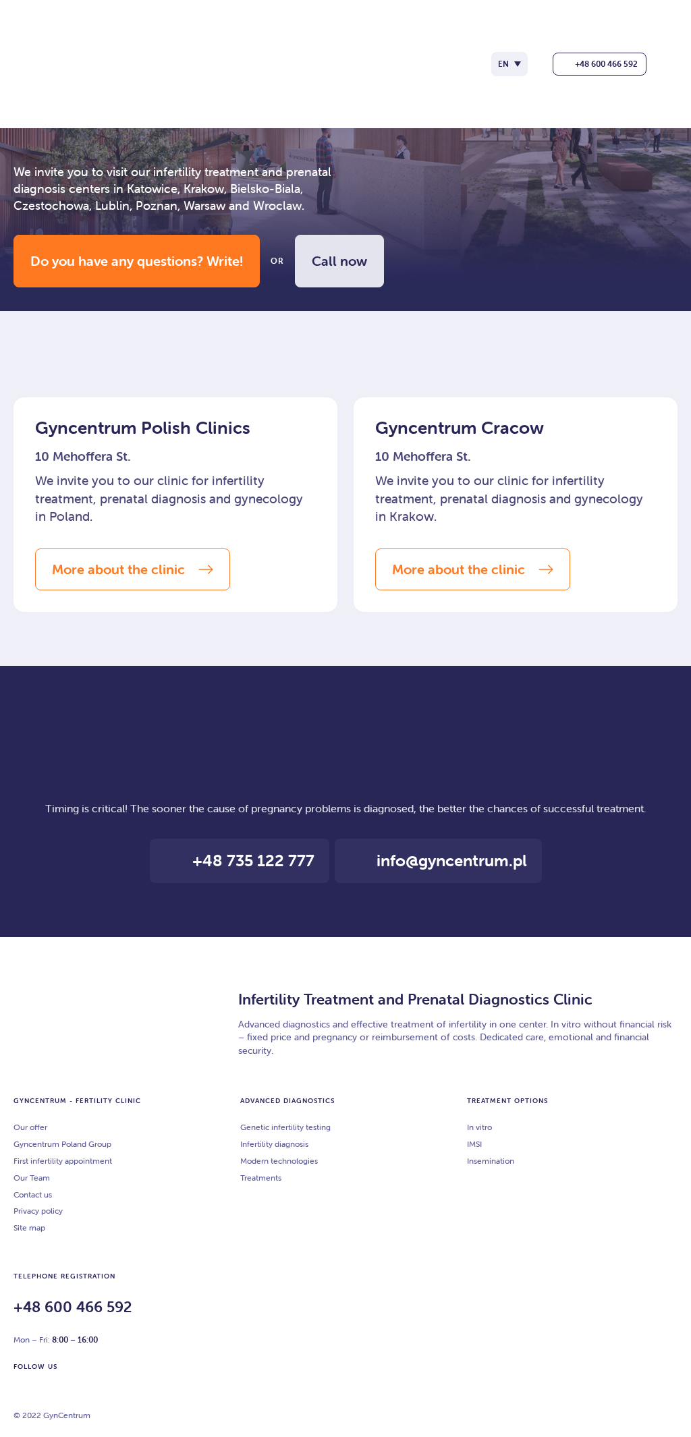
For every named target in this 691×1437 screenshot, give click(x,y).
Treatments (260, 1178)
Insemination (490, 1161)
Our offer (30, 1127)
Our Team (31, 1178)
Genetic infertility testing (285, 1127)
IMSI (474, 1144)
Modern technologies (279, 1161)
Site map (29, 1227)
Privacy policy (38, 1211)
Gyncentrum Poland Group (62, 1144)
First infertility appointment (62, 1161)
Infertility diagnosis (274, 1144)
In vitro (479, 1127)
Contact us (32, 1194)
